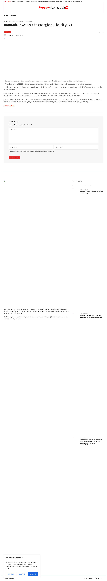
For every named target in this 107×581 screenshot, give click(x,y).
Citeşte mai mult (9, 106)
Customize (11, 574)
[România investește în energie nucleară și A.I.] (36, 56)
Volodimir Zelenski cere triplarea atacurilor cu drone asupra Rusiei (33, 1)
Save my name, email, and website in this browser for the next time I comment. (32, 151)
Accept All (33, 574)
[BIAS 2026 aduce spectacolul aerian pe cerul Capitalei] (75, 250)
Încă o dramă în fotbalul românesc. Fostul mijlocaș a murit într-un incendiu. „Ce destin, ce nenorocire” (77, 1)
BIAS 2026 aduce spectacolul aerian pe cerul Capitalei (91, 192)
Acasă (85, 578)
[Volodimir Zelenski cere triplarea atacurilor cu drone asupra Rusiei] (75, 374)
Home (5, 21)
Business (7, 32)
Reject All (22, 574)
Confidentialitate (93, 578)
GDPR (99, 578)
